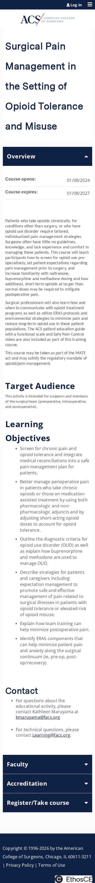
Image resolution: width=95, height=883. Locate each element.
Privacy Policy (20, 865)
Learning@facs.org (51, 735)
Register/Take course (38, 802)
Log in (76, 5)
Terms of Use (51, 865)
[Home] (47, 17)
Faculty (17, 764)
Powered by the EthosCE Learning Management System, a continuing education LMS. (73, 879)
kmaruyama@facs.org (38, 717)
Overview (21, 156)
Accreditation (27, 783)
